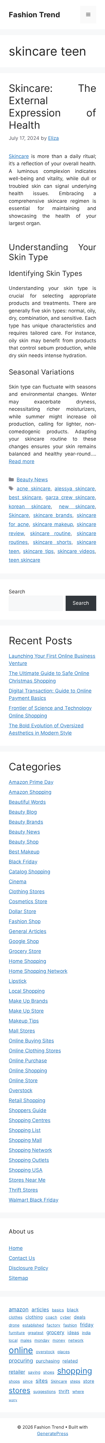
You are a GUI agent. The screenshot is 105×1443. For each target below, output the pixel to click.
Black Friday (23, 862)
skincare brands (52, 515)
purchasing (48, 1361)
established (33, 1325)
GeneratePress (52, 1433)
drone (14, 1325)
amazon (19, 1309)
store (88, 1381)
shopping (74, 1371)
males (26, 1340)
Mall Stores (22, 1031)
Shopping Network (30, 1150)
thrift (64, 1391)
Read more (21, 461)
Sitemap (18, 1278)
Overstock (20, 1090)
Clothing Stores (27, 891)
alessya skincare (75, 489)
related (70, 1361)
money (58, 1340)
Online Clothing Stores (35, 1051)
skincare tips (38, 551)
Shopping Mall (25, 1140)
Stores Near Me (27, 1180)
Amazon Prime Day (31, 782)
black (72, 1310)
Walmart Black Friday (33, 1200)
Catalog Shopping (29, 872)
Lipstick (18, 981)
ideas (73, 1332)
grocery (55, 1332)
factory (53, 1325)
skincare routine (50, 533)
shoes (48, 1372)
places (63, 1351)
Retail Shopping (27, 1100)
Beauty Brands (26, 822)
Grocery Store (25, 951)
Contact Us (22, 1258)
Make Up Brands (28, 1001)
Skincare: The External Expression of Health (52, 106)
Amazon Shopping (30, 792)
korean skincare (30, 506)
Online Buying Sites (31, 1041)
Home (16, 1248)
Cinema (18, 881)
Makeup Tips (24, 1021)
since (28, 1381)
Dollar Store (22, 911)
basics (58, 1310)
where (78, 1391)
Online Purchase (28, 1061)
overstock (45, 1351)
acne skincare (33, 489)
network (75, 1340)
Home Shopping (27, 961)
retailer (17, 1372)
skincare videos (76, 551)
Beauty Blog (23, 812)
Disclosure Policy (28, 1268)
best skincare (25, 497)
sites (42, 1380)
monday (42, 1340)
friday (87, 1325)
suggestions (44, 1391)
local (13, 1340)
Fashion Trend (34, 14)
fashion (70, 1325)
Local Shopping (27, 991)
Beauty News (32, 479)
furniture (17, 1332)
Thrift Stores (23, 1190)
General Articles (27, 931)
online (21, 1350)
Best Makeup (24, 852)
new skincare (77, 506)
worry (13, 1400)
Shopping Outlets (29, 1160)
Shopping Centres (29, 1120)
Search (17, 592)
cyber (65, 1317)
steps (75, 1381)
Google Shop (24, 941)
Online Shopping (28, 1070)
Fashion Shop (25, 921)
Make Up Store (26, 1011)
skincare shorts (52, 542)
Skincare (19, 156)
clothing (34, 1317)
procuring (21, 1360)
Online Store (23, 1080)
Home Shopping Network (38, 971)
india (86, 1332)
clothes (15, 1317)
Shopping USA (26, 1170)
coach (51, 1317)
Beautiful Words (27, 802)
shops (14, 1381)
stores (19, 1390)
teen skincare (24, 560)
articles (40, 1309)
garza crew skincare (70, 497)
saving (34, 1372)
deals (79, 1317)
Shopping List (25, 1130)
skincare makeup (53, 524)
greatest (35, 1332)
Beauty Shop (23, 842)
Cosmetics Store (28, 901)
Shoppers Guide (27, 1110)
